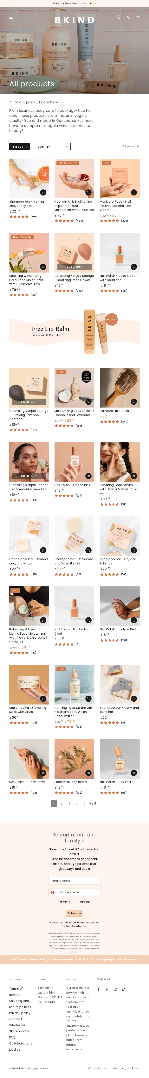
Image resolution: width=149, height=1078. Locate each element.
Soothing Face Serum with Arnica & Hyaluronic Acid (118, 489)
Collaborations (20, 1043)
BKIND (22, 1068)
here (84, 926)
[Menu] (11, 17)
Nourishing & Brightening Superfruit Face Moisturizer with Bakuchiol (74, 206)
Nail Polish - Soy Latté (116, 782)
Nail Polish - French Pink (72, 485)
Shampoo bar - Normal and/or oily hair (27, 204)
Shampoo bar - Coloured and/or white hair (74, 561)
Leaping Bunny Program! (119, 959)
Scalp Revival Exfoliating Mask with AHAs (27, 710)
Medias (14, 1050)
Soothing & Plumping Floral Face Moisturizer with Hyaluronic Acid (26, 280)
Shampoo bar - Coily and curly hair (119, 710)
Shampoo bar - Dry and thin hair (118, 561)
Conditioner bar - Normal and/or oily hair (28, 561)
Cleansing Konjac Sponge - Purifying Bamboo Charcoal (29, 415)
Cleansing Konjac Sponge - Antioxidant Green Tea (29, 487)
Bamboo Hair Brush (114, 411)
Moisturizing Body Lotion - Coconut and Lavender (74, 413)
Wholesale (17, 1025)
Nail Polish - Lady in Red (118, 629)
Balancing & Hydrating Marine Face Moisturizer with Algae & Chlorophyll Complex (28, 635)
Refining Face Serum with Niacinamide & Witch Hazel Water (74, 712)
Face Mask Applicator (71, 782)
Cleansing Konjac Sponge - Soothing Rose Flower (74, 278)
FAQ (12, 1037)
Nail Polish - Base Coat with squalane (117, 278)
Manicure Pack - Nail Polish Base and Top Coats (115, 206)
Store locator (19, 1031)
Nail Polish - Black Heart (27, 782)
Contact (16, 1019)
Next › (93, 803)
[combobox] (53, 892)
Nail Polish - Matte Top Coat (72, 631)
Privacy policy (20, 1013)
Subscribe (74, 913)
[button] (118, 17)
